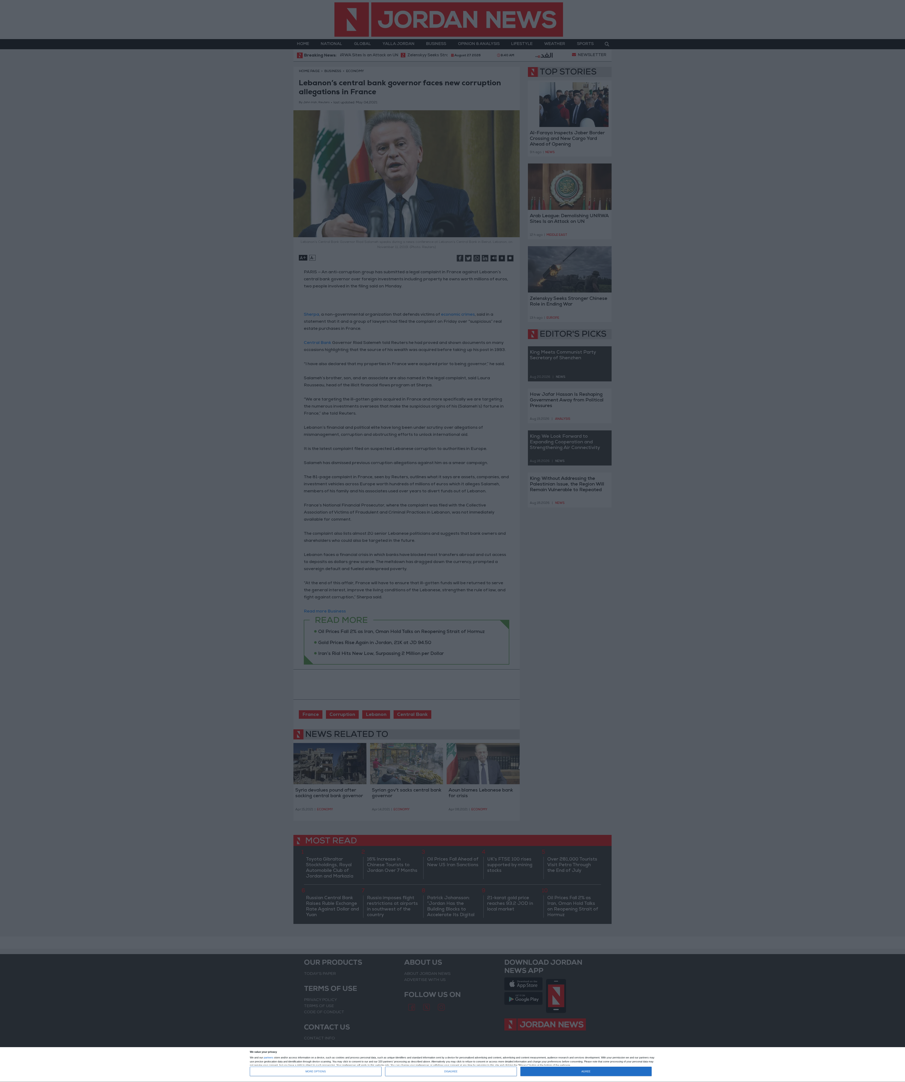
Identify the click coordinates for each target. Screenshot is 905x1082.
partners (268, 1057)
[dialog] (452, 1064)
